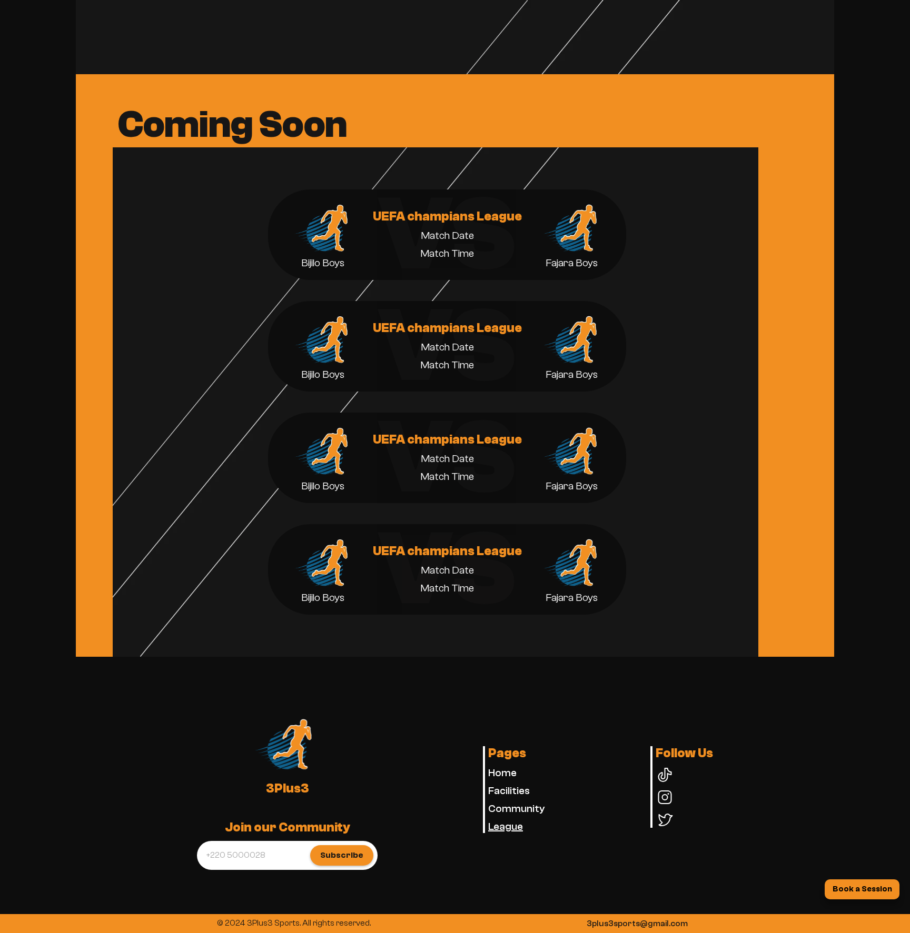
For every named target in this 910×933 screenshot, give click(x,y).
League (505, 826)
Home (502, 773)
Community (516, 808)
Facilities (509, 791)
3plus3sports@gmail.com (637, 923)
